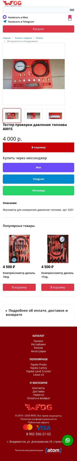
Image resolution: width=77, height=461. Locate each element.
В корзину (39, 147)
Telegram (38, 179)
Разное (38, 348)
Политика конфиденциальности (39, 419)
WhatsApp (38, 190)
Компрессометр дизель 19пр (19, 275)
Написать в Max (18, 17)
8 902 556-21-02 (38, 434)
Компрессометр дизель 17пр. (57, 275)
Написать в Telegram (21, 21)
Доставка (38, 391)
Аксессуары (38, 351)
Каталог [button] (38, 29)
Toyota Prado (38, 364)
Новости (38, 395)
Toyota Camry (38, 368)
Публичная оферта (38, 422)
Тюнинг (38, 341)
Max (38, 167)
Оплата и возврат (38, 398)
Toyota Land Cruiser (38, 371)
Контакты (38, 388)
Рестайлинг (38, 344)
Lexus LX (38, 374)
